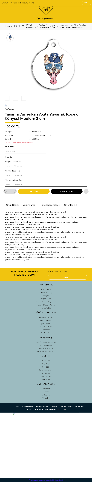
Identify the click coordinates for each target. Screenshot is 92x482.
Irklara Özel (36, 132)
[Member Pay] (55, 18)
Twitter (46, 392)
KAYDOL (66, 277)
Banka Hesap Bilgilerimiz (46, 302)
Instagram (46, 395)
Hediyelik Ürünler (46, 327)
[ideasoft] (33, 480)
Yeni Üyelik (46, 364)
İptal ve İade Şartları (46, 348)
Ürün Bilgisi (12, 205)
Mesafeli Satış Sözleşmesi (46, 342)
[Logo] (46, 8)
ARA (85, 3)
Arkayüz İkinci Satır (12, 171)
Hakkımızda (46, 289)
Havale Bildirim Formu (46, 305)
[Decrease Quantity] (5, 191)
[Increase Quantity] (15, 191)
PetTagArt (9, 109)
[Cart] (84, 18)
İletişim (46, 296)
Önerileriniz (70, 205)
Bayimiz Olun (46, 376)
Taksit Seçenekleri (50, 205)
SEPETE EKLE (34, 191)
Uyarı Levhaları (46, 323)
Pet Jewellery (46, 333)
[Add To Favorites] (86, 191)
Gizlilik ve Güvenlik (46, 345)
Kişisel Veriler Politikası (46, 351)
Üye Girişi (46, 367)
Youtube (46, 398)
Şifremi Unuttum (46, 370)
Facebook (46, 389)
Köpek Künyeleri (46, 317)
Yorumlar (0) (29, 205)
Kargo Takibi (46, 308)
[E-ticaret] (46, 480)
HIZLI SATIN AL (66, 191)
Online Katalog (46, 292)
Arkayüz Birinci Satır (13, 162)
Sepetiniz (46, 379)
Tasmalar (46, 330)
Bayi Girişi (46, 373)
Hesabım (46, 361)
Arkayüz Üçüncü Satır (14, 180)
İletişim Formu (46, 299)
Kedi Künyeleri (46, 320)
